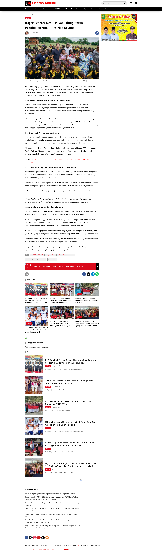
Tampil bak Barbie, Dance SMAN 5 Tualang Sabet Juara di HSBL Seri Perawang (61, 300)
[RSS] (47, 537)
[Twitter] (88, 274)
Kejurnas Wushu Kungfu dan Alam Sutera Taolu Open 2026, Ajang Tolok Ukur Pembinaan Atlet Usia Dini (87, 323)
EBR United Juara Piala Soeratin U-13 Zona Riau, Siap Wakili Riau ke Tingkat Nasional (36, 330)
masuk (34, 347)
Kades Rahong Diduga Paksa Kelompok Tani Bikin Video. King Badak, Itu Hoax (50, 494)
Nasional (79, 293)
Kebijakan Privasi (46, 545)
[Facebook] (84, 274)
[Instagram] (35, 537)
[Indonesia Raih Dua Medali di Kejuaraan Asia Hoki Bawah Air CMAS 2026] (87, 289)
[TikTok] (43, 537)
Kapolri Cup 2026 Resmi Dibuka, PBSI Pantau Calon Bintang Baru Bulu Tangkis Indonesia (60, 323)
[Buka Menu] (135, 3)
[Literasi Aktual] (40, 3)
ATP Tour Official (37, 255)
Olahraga (27, 18)
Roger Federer (51, 255)
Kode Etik (35, 545)
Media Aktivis (95, 545)
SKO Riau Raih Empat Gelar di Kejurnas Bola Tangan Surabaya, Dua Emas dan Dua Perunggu (36, 300)
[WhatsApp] (97, 274)
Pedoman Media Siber (70, 545)
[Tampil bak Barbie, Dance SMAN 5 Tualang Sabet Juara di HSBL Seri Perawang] (62, 289)
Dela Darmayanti (34, 32)
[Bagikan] (97, 33)
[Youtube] (39, 537)
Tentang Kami (84, 545)
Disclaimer (57, 545)
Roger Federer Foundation (66, 255)
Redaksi (27, 545)
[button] (125, 3)
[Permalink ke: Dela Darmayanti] (27, 33)
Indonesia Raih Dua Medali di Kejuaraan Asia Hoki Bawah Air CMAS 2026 (86, 300)
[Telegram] (93, 274)
